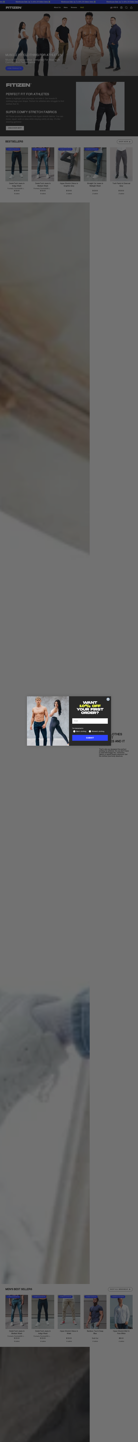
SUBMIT (90, 738)
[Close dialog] (108, 699)
